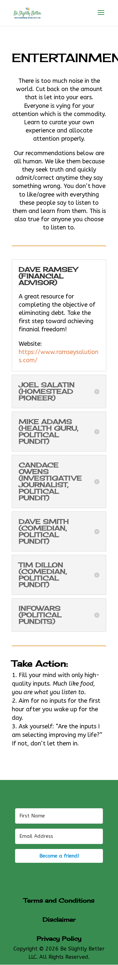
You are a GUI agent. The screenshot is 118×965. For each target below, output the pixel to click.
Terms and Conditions (59, 900)
